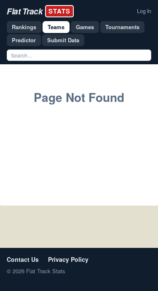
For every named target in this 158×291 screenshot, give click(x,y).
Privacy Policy (68, 259)
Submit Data (63, 40)
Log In (144, 11)
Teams (56, 27)
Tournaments (122, 27)
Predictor (24, 40)
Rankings (24, 27)
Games (85, 27)
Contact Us (23, 259)
